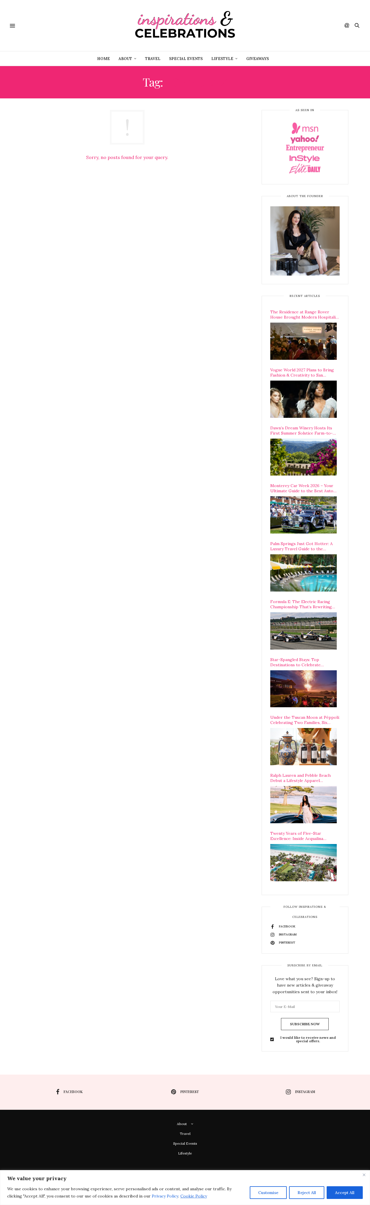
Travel (152, 58)
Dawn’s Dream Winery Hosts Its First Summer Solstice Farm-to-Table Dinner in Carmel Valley (301, 430)
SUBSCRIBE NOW (305, 1024)
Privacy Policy (165, 1196)
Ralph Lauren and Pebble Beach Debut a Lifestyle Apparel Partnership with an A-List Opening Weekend (300, 778)
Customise (268, 1192)
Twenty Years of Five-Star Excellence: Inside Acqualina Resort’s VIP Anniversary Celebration (296, 836)
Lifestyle (222, 58)
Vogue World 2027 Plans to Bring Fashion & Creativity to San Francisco (302, 372)
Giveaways (257, 58)
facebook (73, 1091)
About (125, 58)
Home (103, 58)
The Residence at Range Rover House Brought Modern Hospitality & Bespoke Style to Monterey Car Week (304, 314)
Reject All (306, 1192)
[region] (185, 1187)
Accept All (344, 1192)
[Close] (363, 1175)
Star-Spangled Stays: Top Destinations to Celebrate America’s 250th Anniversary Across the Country (305, 662)
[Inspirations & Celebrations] (185, 25)
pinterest (189, 1091)
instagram (305, 1091)
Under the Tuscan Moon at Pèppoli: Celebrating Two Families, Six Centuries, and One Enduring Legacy (305, 720)
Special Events (186, 58)
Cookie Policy (193, 1196)
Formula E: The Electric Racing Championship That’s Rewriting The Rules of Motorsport (301, 604)
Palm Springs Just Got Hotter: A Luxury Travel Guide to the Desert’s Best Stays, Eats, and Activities (301, 546)
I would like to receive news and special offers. (308, 1039)
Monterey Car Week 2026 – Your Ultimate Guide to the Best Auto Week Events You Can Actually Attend (301, 488)
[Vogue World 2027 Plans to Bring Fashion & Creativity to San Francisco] (303, 399)
